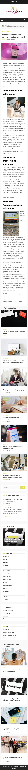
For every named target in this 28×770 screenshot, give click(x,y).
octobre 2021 (6, 582)
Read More (7, 516)
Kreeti (21, 766)
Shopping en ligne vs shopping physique (13, 300)
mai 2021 (5, 597)
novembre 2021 (7, 579)
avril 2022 (5, 565)
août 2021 (5, 588)
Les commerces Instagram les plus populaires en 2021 (14, 433)
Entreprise (11, 536)
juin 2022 (5, 559)
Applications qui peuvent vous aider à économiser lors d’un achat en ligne (14, 347)
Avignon (4, 39)
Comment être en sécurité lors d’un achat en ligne (13, 295)
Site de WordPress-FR (9, 638)
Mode (8, 505)
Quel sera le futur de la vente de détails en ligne (14, 318)
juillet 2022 (6, 556)
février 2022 (6, 571)
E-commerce (5, 31)
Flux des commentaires (9, 635)
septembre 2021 (7, 585)
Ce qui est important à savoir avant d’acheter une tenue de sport (14, 744)
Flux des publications (8, 632)
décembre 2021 (7, 576)
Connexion (6, 629)
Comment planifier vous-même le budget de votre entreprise (14, 715)
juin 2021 (5, 594)
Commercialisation (8, 610)
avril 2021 (5, 600)
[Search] (24, 19)
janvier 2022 (6, 574)
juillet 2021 (6, 591)
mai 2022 (5, 562)
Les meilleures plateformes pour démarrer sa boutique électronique (14, 462)
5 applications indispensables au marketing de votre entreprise (14, 686)
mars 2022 (6, 568)
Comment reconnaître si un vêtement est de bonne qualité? (14, 656)
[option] (14, 537)
